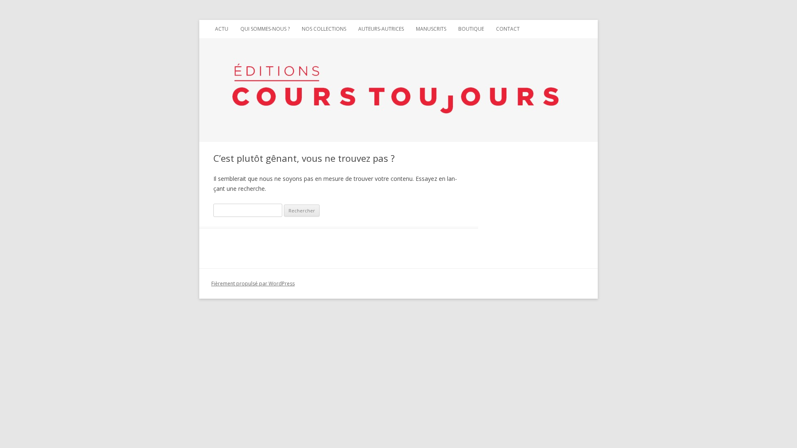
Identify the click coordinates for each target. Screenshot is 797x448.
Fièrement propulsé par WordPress (253, 283)
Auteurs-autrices (381, 28)
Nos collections (324, 28)
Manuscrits (431, 28)
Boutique (471, 28)
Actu (221, 28)
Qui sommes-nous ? (265, 28)
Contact (508, 28)
